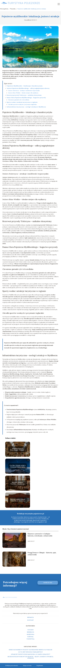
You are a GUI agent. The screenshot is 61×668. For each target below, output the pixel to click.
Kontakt (30, 620)
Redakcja (30, 617)
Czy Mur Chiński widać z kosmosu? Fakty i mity (18, 466)
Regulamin (40, 665)
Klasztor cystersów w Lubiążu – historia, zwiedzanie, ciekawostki (40, 535)
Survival (30, 636)
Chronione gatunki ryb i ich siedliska (18, 100)
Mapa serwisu (27, 665)
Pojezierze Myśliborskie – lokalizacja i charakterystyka (24, 86)
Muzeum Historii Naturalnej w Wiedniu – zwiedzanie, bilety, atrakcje (17, 449)
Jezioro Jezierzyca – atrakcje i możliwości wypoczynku (24, 90)
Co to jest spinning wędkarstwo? (30, 652)
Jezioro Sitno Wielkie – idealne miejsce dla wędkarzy (23, 93)
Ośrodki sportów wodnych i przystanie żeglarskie (22, 104)
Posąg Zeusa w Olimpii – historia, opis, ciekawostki (42, 554)
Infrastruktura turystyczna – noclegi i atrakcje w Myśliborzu (26, 107)
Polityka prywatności (11, 665)
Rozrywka (30, 634)
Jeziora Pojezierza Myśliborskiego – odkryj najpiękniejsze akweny (28, 88)
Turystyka (13, 9)
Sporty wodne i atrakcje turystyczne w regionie (22, 102)
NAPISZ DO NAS (47, 582)
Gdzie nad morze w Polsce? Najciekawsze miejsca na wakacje (30, 649)
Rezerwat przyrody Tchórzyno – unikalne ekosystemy (24, 95)
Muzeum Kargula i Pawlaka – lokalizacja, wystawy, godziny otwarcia (17, 483)
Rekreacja (30, 632)
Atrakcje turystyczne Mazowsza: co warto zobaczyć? (30, 654)
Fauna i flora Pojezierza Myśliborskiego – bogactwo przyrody (26, 97)
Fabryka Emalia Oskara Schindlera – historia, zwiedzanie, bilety (17, 500)
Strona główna (4, 9)
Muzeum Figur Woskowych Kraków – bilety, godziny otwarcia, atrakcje (30, 657)
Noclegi (30, 630)
